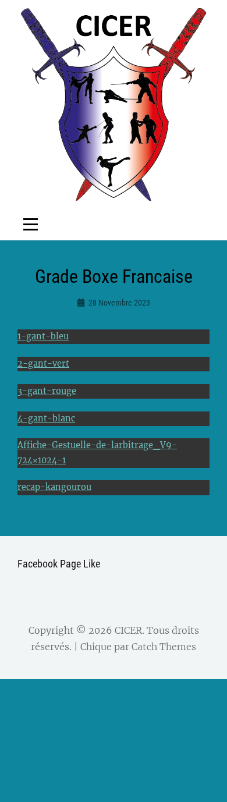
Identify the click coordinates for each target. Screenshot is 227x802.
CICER (128, 630)
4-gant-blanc (46, 418)
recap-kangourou (54, 487)
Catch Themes (164, 646)
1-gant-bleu (43, 336)
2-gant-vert (43, 364)
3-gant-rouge (46, 391)
